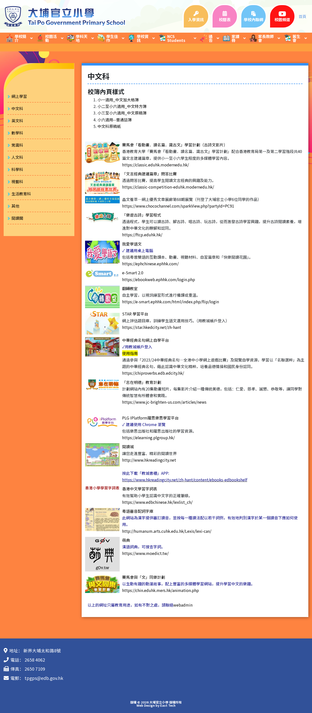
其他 (15, 206)
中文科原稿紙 (109, 126)
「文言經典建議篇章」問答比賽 (149, 174)
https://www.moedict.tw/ (145, 553)
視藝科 (17, 181)
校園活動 (51, 38)
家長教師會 (266, 38)
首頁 (302, 16)
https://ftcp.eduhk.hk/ (142, 235)
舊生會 (296, 38)
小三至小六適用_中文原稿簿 (122, 113)
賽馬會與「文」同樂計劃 (143, 577)
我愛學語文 (132, 244)
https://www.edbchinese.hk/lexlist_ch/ (157, 502)
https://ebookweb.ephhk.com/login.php (158, 279)
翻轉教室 (130, 288)
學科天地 (82, 38)
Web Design (145, 705)
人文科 (17, 157)
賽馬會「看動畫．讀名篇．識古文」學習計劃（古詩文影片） (174, 145)
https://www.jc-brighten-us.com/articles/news (164, 402)
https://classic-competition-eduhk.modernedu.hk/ (168, 187)
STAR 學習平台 (135, 314)
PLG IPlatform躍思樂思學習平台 (150, 418)
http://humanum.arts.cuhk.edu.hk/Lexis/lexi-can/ (166, 531)
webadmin (183, 605)
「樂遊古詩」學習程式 (141, 215)
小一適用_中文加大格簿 (118, 100)
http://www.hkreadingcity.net (149, 460)
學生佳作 (112, 38)
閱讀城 (128, 446)
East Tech (168, 705)
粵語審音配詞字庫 (137, 511)
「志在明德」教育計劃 (141, 382)
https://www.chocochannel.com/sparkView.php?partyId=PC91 (178, 206)
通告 (211, 38)
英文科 (17, 121)
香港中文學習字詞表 (139, 489)
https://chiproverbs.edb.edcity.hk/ (153, 373)
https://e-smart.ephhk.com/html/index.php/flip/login (170, 301)
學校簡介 (20, 38)
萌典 (126, 540)
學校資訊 (142, 38)
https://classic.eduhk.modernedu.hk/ (155, 165)
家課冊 (235, 38)
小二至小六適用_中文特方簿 (122, 106)
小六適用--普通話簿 (115, 120)
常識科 (17, 145)
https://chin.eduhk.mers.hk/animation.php (160, 590)
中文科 (17, 108)
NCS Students (176, 38)
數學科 (17, 133)
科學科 (17, 169)
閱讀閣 (17, 218)
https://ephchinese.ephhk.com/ (150, 263)
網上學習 (19, 96)
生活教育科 (21, 194)
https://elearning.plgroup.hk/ (148, 437)
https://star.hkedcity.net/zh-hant (151, 327)
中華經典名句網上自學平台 (145, 340)
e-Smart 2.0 (132, 273)
